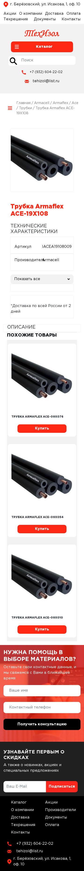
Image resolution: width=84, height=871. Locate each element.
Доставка (54, 13)
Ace (75, 102)
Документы (45, 19)
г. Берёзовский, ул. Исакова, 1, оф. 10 (45, 4)
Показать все (27, 279)
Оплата (73, 13)
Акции (10, 13)
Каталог (19, 802)
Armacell (41, 102)
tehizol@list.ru (46, 81)
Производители (60, 810)
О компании (30, 13)
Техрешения (16, 19)
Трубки (25, 108)
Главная (23, 102)
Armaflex (60, 102)
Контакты (71, 19)
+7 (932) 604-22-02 (46, 72)
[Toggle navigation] (10, 108)
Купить (42, 428)
